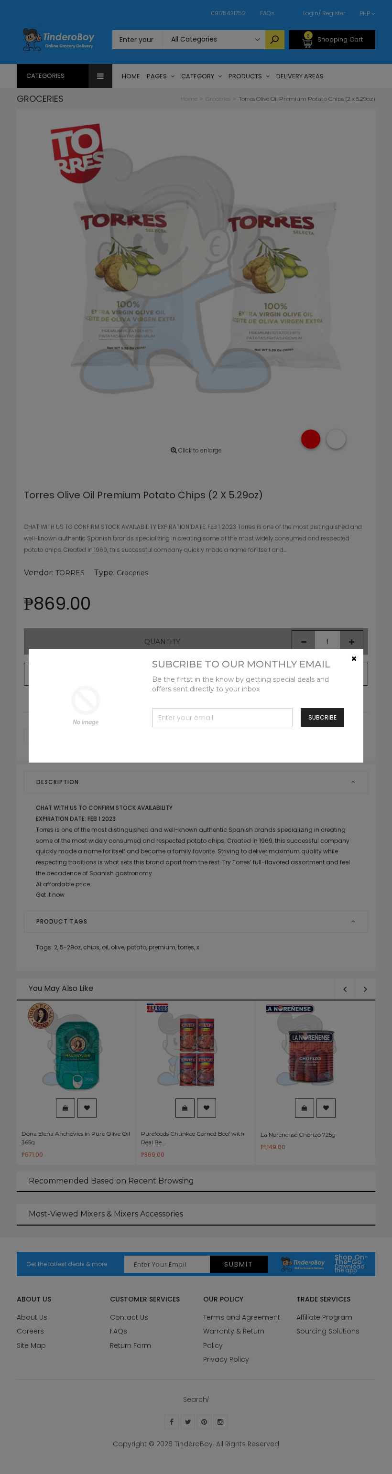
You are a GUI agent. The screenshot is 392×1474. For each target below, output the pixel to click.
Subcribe (322, 717)
